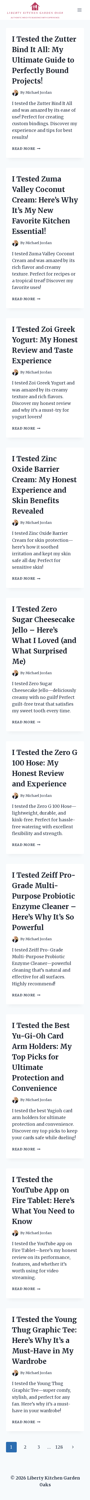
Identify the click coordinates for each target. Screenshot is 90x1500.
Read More (26, 149)
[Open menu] (79, 10)
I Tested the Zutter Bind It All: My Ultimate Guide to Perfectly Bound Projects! (44, 60)
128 (59, 1447)
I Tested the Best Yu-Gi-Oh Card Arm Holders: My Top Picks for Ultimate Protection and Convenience (42, 1057)
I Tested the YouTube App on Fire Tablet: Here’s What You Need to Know (43, 1200)
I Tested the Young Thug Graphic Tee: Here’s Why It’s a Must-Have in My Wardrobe (44, 1340)
